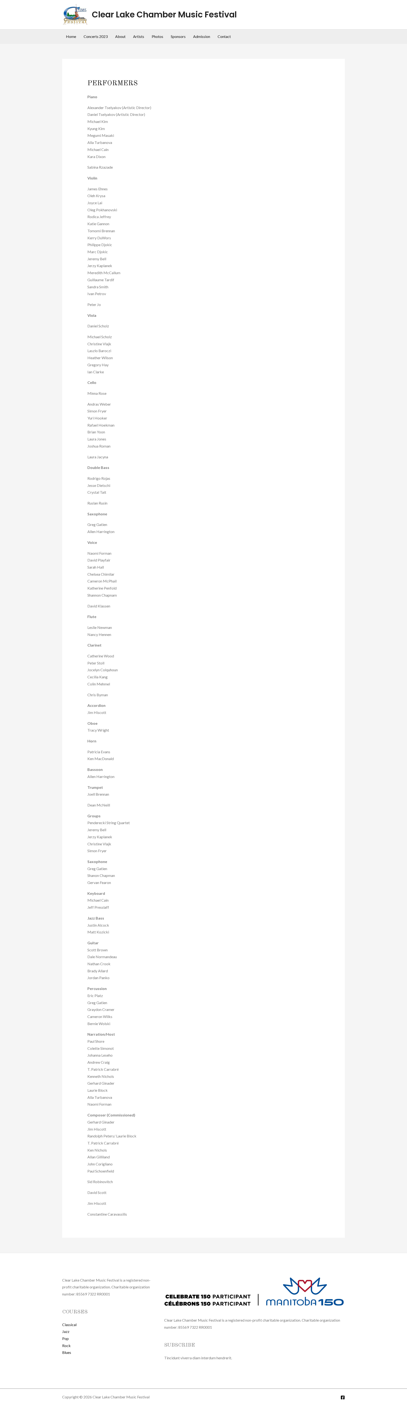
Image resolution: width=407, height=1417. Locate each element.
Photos (157, 36)
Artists (138, 36)
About (120, 36)
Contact (224, 36)
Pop (65, 1338)
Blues (66, 1352)
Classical (69, 1324)
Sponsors (178, 36)
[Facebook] (343, 1397)
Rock (66, 1345)
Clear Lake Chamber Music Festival (164, 14)
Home (71, 36)
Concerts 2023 (96, 36)
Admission (201, 36)
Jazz (65, 1331)
